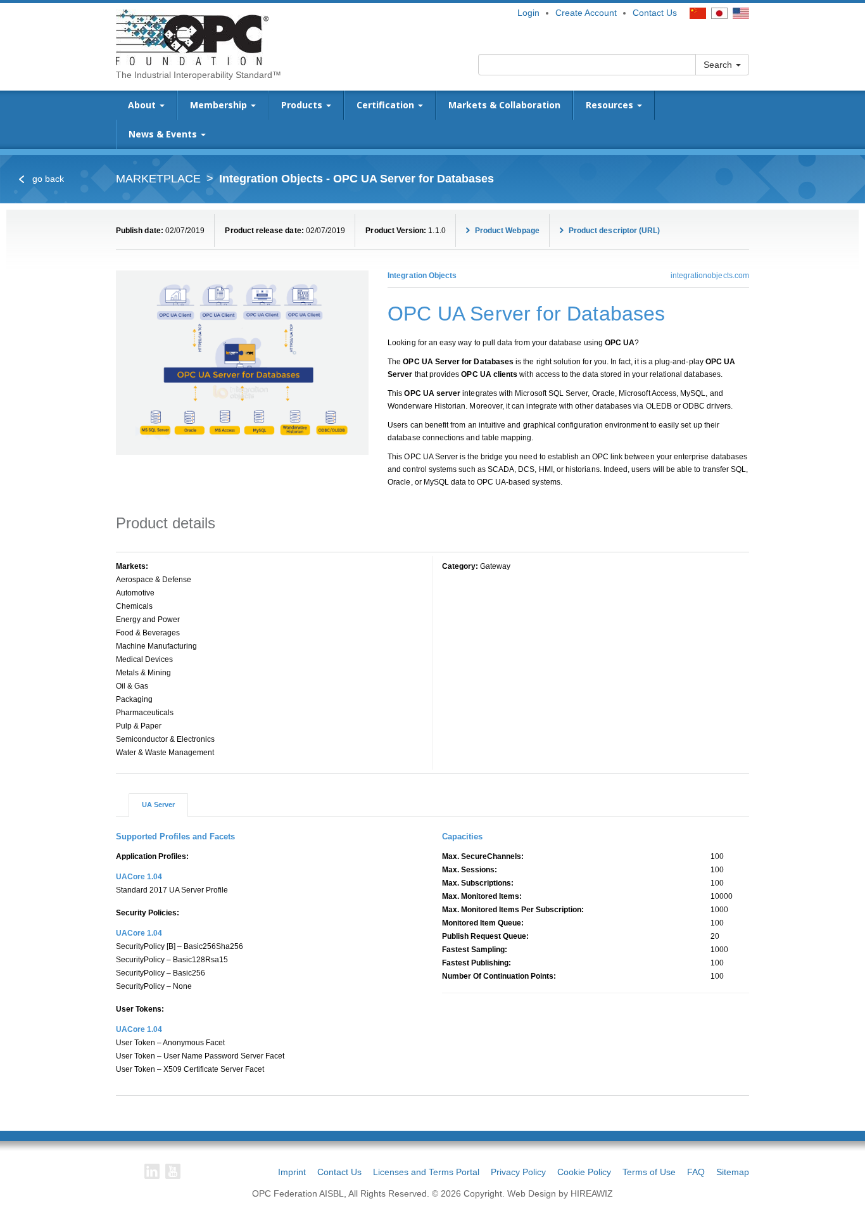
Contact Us (655, 13)
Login (528, 13)
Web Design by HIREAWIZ (560, 1193)
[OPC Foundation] (192, 37)
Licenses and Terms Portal (426, 1172)
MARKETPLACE (158, 178)
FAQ (696, 1172)
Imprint (292, 1172)
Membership (219, 105)
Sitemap (732, 1172)
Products (303, 105)
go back (47, 179)
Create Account (586, 13)
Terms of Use (649, 1172)
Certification (387, 105)
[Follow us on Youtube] (172, 1171)
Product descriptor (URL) (613, 230)
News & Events (164, 134)
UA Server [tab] (158, 804)
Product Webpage (506, 230)
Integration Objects (422, 275)
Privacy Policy (518, 1172)
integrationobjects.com (710, 275)
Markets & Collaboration (504, 105)
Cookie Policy (584, 1172)
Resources (611, 105)
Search (719, 65)
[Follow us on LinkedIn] (152, 1171)
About (143, 105)
